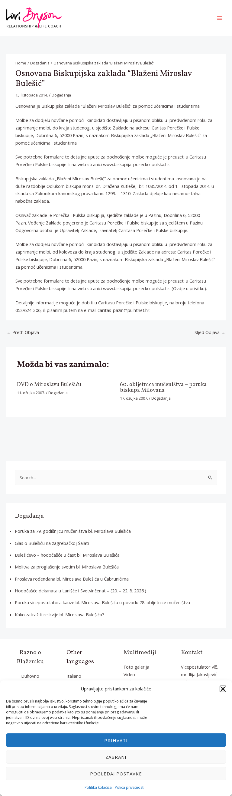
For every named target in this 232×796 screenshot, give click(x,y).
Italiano (73, 676)
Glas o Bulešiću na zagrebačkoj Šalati (52, 543)
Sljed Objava (210, 332)
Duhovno (30, 676)
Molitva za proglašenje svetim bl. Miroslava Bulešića (67, 567)
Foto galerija (136, 667)
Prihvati (116, 740)
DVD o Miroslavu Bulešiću (49, 384)
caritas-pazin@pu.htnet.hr (124, 310)
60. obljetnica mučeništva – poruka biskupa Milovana (163, 387)
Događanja (61, 95)
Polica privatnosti (129, 787)
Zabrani (116, 757)
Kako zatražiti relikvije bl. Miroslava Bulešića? (59, 614)
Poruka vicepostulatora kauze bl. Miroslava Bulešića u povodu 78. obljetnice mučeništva (102, 602)
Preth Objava (23, 332)
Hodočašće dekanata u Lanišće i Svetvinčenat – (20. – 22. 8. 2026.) (80, 591)
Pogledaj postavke (116, 774)
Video (129, 674)
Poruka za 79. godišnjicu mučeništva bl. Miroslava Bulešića (73, 531)
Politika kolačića (98, 787)
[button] (223, 689)
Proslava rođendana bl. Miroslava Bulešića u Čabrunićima (72, 579)
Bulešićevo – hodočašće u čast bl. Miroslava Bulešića (67, 555)
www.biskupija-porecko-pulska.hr (136, 164)
